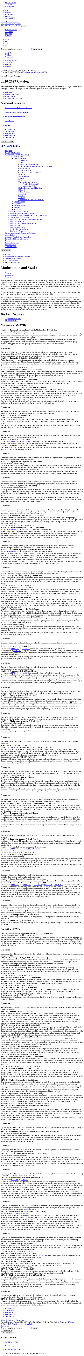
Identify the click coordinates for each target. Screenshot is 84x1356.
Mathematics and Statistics (27, 182)
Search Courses (10, 245)
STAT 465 (43, 1255)
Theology (21, 198)
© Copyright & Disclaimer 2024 (12, 1324)
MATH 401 (15, 885)
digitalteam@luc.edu (67, 1322)
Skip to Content (10, 3)
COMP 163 (36, 849)
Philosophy (22, 190)
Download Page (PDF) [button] (13, 1349)
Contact (8, 12)
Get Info (8, 55)
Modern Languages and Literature (30, 188)
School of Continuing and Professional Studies (26, 219)
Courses (8, 36)
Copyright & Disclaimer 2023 (36, 72)
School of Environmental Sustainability (23, 223)
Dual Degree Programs (17, 231)
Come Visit (9, 57)
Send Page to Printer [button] (12, 1342)
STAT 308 (14, 1180)
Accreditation (9, 121)
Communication (19, 202)
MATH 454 (58, 885)
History (21, 180)
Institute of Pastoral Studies (19, 211)
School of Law (15, 225)
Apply (7, 39)
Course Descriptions (12, 94)
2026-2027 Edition (11, 146)
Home (7, 254)
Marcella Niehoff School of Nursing (22, 213)
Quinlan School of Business (19, 217)
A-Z (6, 10)
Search (35, 1328)
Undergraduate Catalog (13, 153)
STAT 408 (24, 1180)
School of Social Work (17, 227)
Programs (8, 34)
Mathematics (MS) (29, 186)
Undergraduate (10, 96)
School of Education (17, 221)
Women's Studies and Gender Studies (31, 200)
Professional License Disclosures (15, 116)
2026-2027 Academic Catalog (11, 26)
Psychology (22, 194)
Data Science (22, 174)
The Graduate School (17, 157)
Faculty (7, 125)
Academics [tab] (9, 275)
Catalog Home (10, 7)
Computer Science (24, 170)
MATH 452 (38, 885)
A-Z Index (9, 32)
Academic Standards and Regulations (16, 112)
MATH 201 (15, 551)
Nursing (17, 207)
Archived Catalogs (11, 247)
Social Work (18, 209)
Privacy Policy (29, 1324)
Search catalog (6, 49)
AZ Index (8, 5)
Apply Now (9, 53)
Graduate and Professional (14, 98)
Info (6, 41)
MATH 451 (15, 649)
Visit (6, 43)
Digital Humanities (24, 176)
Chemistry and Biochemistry (28, 164)
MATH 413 (26, 441)
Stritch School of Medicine (19, 229)
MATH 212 (26, 849)
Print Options (6, 250)
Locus (7, 16)
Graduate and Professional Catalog (17, 155)
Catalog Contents (11, 30)
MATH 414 (27, 885)
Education (17, 204)
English (21, 178)
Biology (21, 162)
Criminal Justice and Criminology (30, 172)
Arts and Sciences (20, 158)
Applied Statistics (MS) (31, 184)
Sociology (21, 196)
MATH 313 (15, 441)
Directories (9, 14)
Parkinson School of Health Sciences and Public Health (29, 215)
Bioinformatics (23, 160)
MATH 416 (48, 885)
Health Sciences (19, 206)
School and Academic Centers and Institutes (18, 108)
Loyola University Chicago (10, 22)
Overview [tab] (8, 273)
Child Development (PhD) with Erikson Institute (35, 166)
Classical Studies (24, 168)
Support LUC (10, 18)
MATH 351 (26, 529)
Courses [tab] (8, 277)
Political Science (24, 192)
